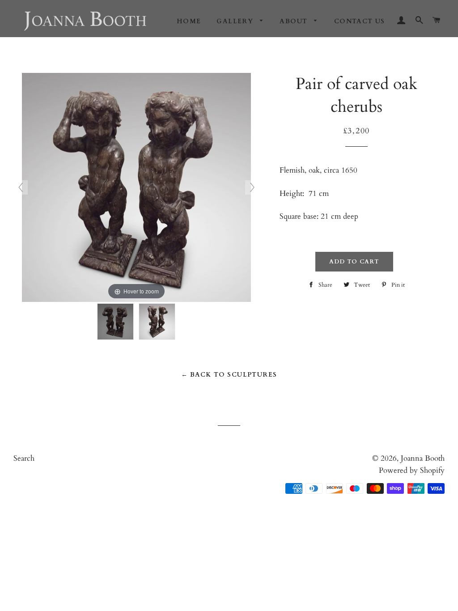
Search (23, 458)
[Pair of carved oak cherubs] (115, 321)
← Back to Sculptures (229, 374)
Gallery (235, 21)
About (295, 21)
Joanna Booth (423, 458)
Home (189, 21)
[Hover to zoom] (136, 187)
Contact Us (359, 21)
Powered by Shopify (412, 470)
